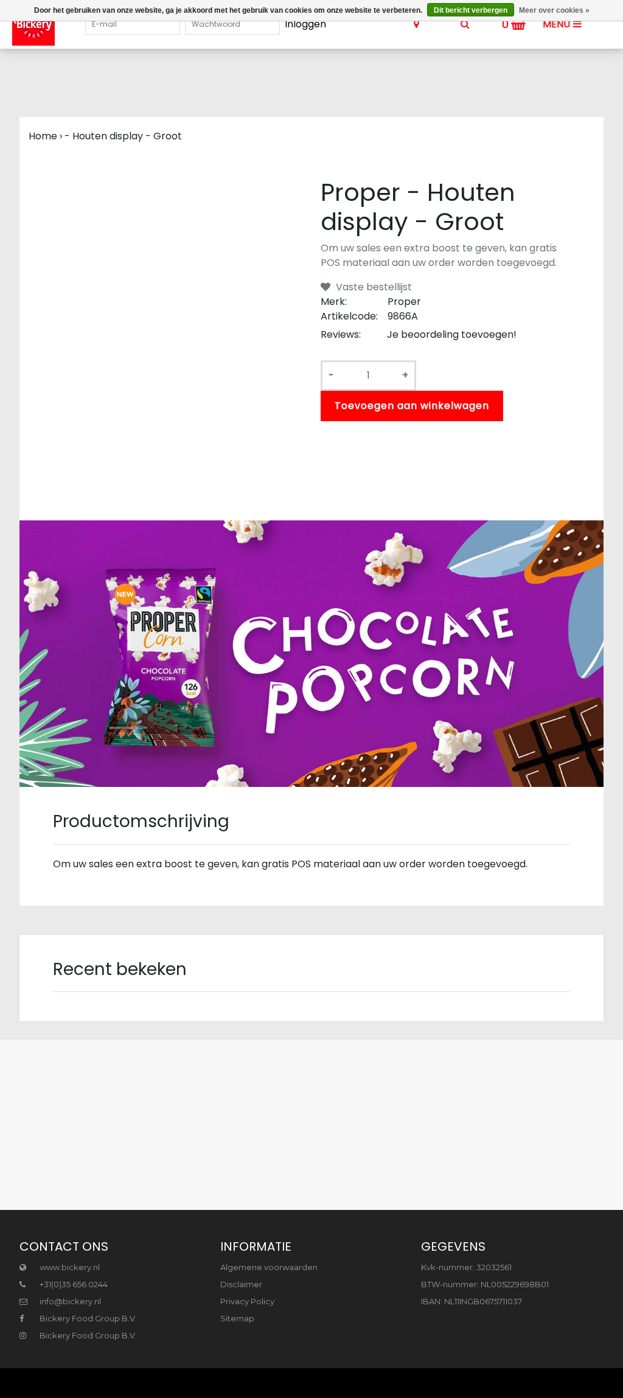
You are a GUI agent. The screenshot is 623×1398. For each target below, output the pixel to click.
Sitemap (237, 1318)
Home (43, 136)
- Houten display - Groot (123, 136)
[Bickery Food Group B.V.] (27, 24)
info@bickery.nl (70, 1301)
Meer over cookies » (554, 10)
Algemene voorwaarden (269, 1267)
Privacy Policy (247, 1301)
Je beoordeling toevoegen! (452, 334)
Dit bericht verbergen (470, 10)
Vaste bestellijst (372, 287)
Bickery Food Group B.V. (87, 1318)
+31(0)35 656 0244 (73, 1284)
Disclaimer (241, 1284)
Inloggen (305, 24)
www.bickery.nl (69, 1267)
